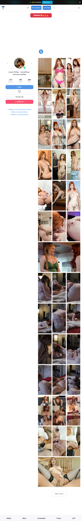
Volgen (19, 87)
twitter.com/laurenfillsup (19, 112)
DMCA (24, 518)
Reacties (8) (19, 97)
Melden (9, 518)
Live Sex (47, 8)
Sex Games (36, 8)
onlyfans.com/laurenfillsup (19, 114)
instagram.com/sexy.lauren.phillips (19, 109)
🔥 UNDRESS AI (19, 102)
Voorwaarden (41, 518)
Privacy (59, 518)
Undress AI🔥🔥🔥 (41, 15)
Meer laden (59, 494)
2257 (73, 518)
